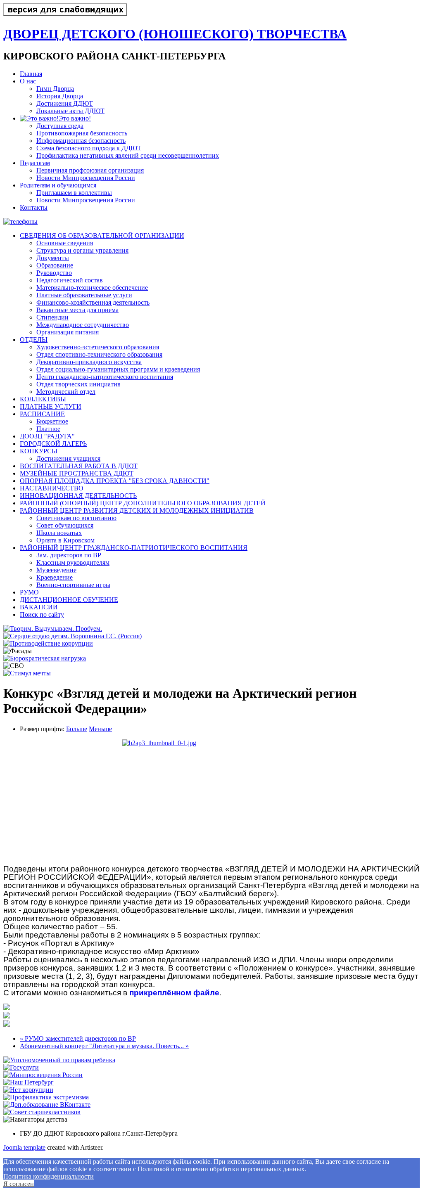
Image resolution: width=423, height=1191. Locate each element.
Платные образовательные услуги (84, 294)
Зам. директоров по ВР (68, 555)
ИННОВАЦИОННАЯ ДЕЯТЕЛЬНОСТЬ (78, 495)
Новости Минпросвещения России (85, 177)
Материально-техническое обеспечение (92, 287)
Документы (52, 257)
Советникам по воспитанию (76, 517)
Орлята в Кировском (65, 540)
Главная (31, 73)
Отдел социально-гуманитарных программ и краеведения (118, 369)
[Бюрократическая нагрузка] (44, 658)
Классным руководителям (72, 562)
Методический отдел (65, 391)
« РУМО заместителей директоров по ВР (78, 1038)
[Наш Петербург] (28, 1082)
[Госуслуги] (21, 1067)
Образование (54, 265)
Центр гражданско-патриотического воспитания (104, 376)
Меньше (100, 728)
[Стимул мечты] (27, 673)
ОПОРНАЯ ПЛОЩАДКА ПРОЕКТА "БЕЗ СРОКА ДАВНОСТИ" (114, 480)
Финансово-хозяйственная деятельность (93, 302)
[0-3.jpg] (6, 1024)
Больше (76, 728)
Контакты (34, 207)
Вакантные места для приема (77, 309)
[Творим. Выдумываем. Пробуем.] (52, 628)
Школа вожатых (59, 532)
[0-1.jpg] (211, 798)
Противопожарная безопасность (81, 133)
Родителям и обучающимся (58, 185)
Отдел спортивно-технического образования (99, 354)
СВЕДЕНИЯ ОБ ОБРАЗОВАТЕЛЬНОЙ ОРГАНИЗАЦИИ (102, 235)
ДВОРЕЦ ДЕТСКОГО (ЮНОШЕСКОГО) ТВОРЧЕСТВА (175, 33)
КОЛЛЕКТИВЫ (43, 399)
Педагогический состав (69, 280)
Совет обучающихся (64, 525)
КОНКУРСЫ (38, 451)
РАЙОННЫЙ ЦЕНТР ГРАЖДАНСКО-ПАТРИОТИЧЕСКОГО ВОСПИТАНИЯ (133, 547)
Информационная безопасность (81, 140)
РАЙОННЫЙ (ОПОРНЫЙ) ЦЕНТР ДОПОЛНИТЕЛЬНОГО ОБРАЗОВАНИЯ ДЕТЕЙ (143, 503)
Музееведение (56, 569)
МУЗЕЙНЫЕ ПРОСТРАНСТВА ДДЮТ (76, 473)
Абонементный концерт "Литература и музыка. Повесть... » (104, 1045)
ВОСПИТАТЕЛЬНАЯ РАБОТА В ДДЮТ (79, 465)
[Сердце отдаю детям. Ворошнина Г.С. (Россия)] (72, 635)
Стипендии (52, 317)
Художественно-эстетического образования (97, 346)
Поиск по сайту (42, 614)
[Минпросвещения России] (43, 1074)
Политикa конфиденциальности (48, 1176)
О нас (28, 81)
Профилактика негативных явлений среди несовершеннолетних (127, 155)
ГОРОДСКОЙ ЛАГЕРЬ (53, 443)
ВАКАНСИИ (39, 607)
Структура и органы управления (82, 250)
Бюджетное (52, 421)
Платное (48, 428)
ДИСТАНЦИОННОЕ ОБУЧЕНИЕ (69, 599)
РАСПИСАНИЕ (42, 413)
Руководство (54, 272)
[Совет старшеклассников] (42, 1111)
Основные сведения (64, 242)
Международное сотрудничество (82, 324)
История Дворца (59, 95)
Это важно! (75, 118)
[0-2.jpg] (6, 1016)
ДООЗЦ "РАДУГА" (47, 436)
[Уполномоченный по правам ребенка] (59, 1059)
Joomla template (24, 1147)
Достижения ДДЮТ (64, 103)
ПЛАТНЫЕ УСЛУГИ (50, 406)
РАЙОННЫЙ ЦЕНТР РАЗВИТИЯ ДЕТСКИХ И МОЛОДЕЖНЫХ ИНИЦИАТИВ (137, 510)
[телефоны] (20, 221)
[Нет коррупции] (28, 1089)
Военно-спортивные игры (73, 584)
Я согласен (18, 1183)
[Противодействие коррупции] (48, 643)
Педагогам (35, 162)
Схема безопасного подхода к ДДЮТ (88, 148)
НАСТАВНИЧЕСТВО (51, 488)
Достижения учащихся (68, 458)
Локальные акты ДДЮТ (70, 110)
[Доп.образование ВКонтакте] (46, 1104)
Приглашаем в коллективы (74, 192)
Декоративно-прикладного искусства (89, 361)
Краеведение (54, 577)
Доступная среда (59, 125)
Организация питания (67, 332)
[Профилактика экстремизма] (46, 1097)
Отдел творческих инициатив (78, 384)
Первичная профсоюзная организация (90, 170)
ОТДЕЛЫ (34, 339)
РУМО (29, 592)
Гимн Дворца (55, 88)
